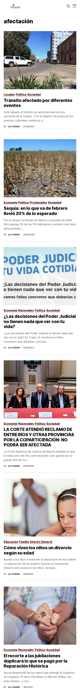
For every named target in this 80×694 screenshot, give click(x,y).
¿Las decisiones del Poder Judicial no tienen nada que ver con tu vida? (40, 321)
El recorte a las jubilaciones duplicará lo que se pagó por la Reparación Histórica (35, 661)
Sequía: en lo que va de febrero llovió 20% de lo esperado (36, 211)
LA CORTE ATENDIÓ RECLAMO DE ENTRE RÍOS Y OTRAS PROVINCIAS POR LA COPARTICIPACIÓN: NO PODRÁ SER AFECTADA (39, 437)
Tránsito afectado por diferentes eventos (38, 103)
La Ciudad (14, 126)
